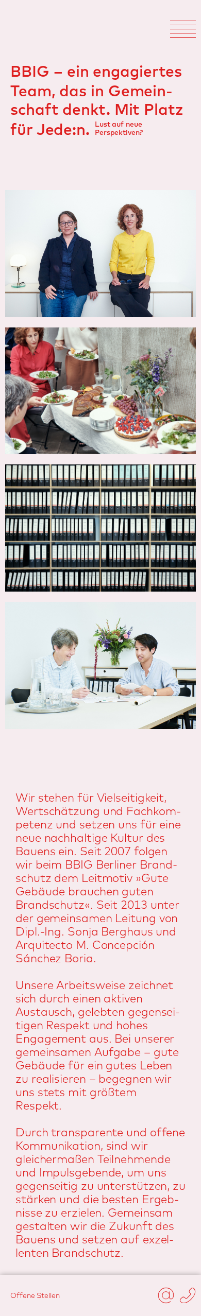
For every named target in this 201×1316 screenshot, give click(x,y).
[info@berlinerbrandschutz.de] (166, 1295)
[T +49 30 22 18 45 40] (187, 1295)
